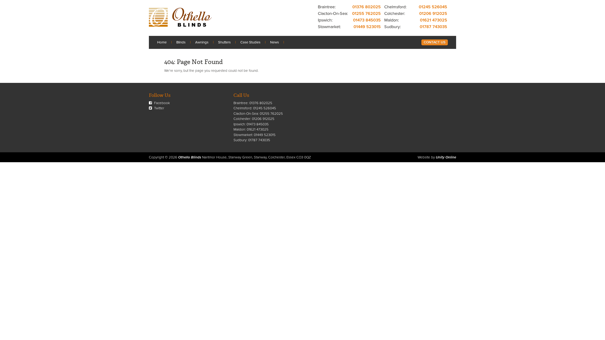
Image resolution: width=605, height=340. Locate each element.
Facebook (161, 103)
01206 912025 (433, 13)
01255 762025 (366, 13)
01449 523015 (367, 26)
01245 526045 (433, 6)
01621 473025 (433, 20)
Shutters (224, 42)
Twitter (158, 108)
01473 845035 (367, 20)
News (274, 42)
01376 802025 (366, 6)
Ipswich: (325, 20)
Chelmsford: (395, 6)
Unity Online (446, 157)
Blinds (181, 42)
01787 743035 (433, 26)
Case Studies (250, 42)
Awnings (201, 42)
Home (162, 42)
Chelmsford (242, 108)
